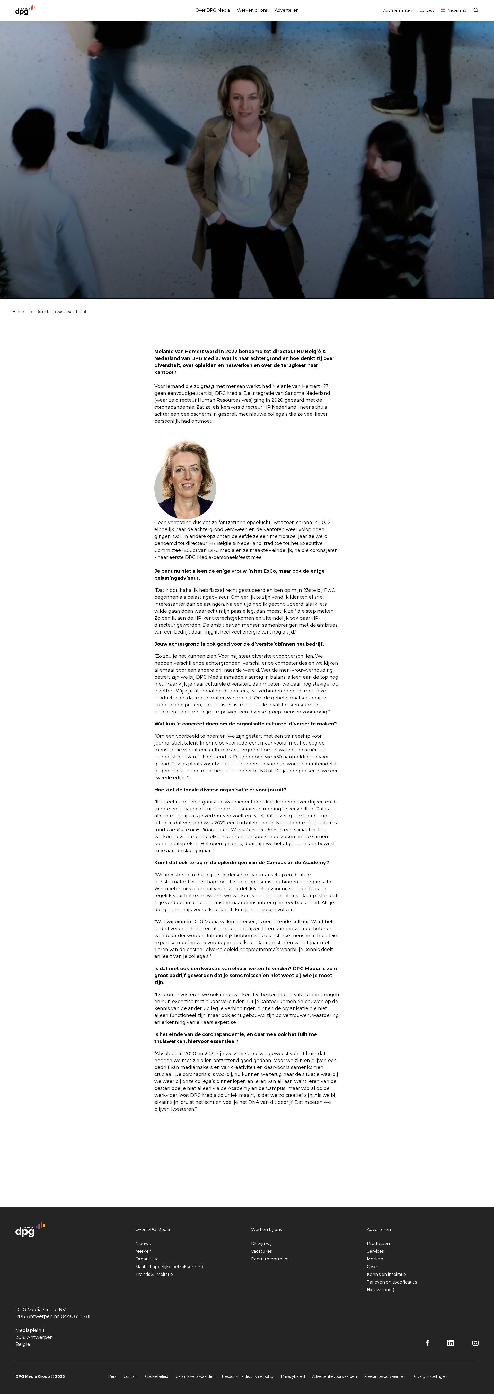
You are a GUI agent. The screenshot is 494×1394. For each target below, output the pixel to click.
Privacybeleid (293, 1376)
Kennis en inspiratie (386, 1274)
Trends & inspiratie (154, 1274)
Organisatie (147, 1258)
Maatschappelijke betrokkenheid (169, 1266)
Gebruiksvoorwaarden (195, 1376)
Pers (112, 1376)
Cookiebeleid (156, 1376)
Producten (378, 1243)
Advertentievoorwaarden (334, 1376)
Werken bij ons (252, 10)
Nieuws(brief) (380, 1289)
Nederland (456, 10)
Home (18, 311)
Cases (372, 1266)
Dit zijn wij (261, 1243)
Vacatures (261, 1251)
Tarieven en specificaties (392, 1282)
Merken (143, 1251)
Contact (426, 10)
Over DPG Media (212, 10)
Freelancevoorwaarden (384, 1376)
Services (375, 1251)
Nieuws (143, 1243)
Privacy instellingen (429, 1376)
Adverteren (287, 10)
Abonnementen (397, 10)
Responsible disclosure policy (248, 1376)
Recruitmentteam (270, 1258)
